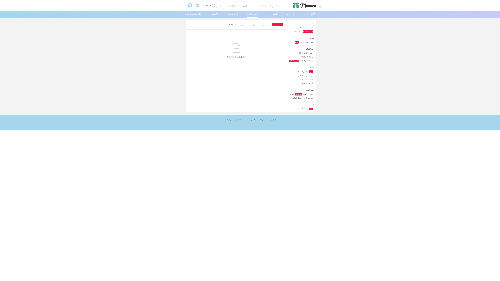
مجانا (306, 109)
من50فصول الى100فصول (304, 79)
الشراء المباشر (297, 98)
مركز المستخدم (227, 120)
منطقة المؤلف (239, 120)
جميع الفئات (309, 14)
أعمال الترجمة (272, 14)
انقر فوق (266, 25)
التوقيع (291, 94)
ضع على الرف (308, 98)
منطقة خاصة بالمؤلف (192, 14)
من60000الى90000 (307, 61)
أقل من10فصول (303, 72)
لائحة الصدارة (290, 14)
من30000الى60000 (307, 57)
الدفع (301, 109)
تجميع (243, 25)
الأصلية (305, 94)
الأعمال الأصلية (252, 14)
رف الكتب (209, 5)
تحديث (278, 25)
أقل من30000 (303, 53)
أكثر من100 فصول (307, 83)
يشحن (214, 14)
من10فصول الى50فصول (305, 75)
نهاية (296, 42)
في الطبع (299, 94)
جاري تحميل (304, 42)
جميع (311, 27)
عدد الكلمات (232, 25)
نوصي (255, 25)
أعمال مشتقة (233, 14)
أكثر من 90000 (294, 61)
